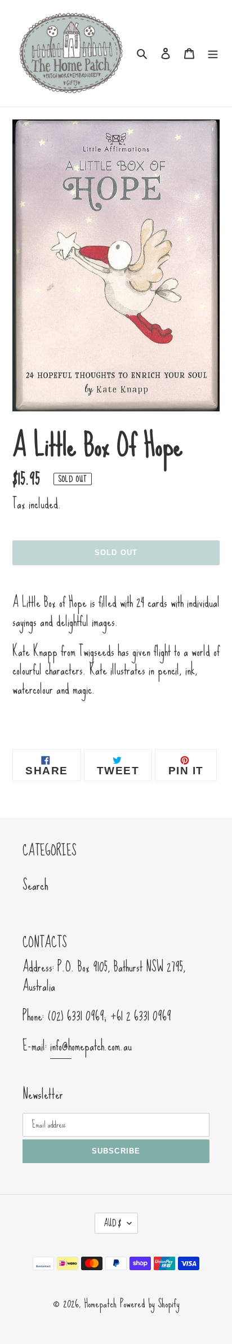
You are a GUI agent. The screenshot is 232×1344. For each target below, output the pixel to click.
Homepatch (100, 1303)
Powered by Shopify (150, 1303)
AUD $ (113, 1223)
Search (35, 885)
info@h (61, 1045)
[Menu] (213, 52)
